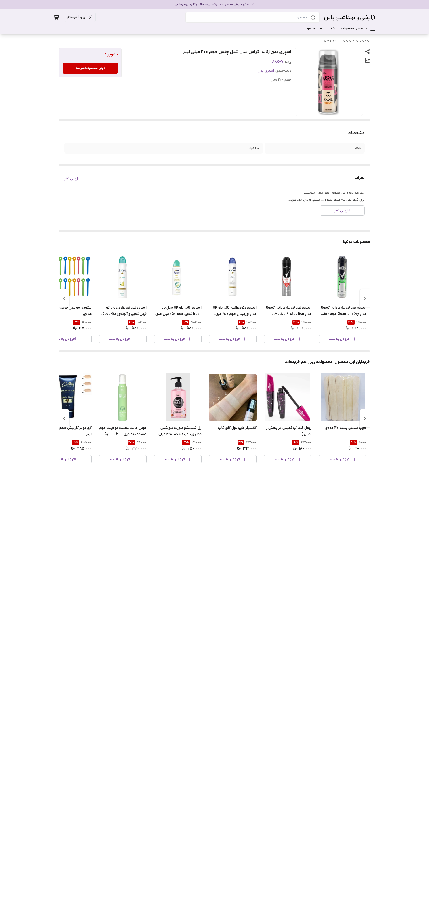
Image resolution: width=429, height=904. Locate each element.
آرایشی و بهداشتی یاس (349, 17)
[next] (64, 298)
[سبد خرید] (56, 17)
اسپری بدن (330, 40)
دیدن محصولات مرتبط (90, 68)
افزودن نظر (72, 178)
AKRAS (277, 62)
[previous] (365, 298)
